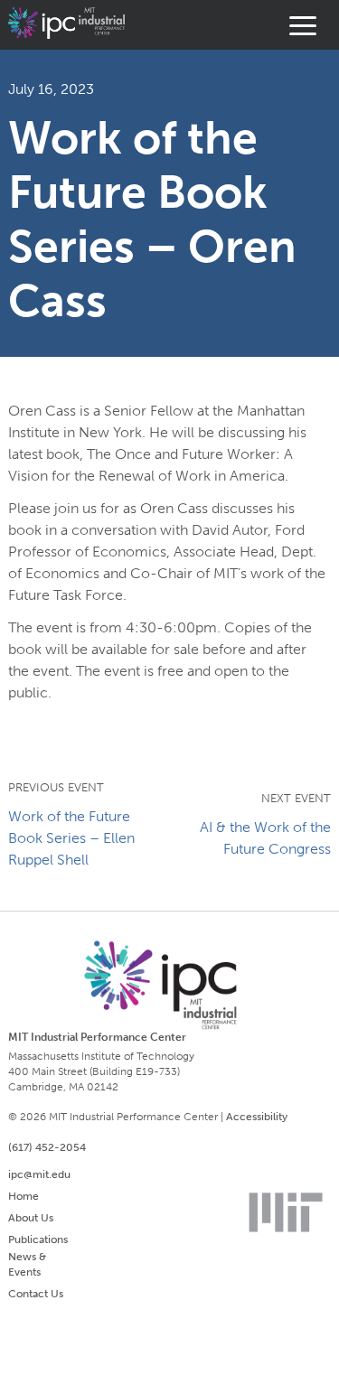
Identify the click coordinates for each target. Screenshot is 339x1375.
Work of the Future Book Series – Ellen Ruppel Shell (71, 838)
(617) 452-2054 (47, 1147)
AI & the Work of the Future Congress (265, 837)
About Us (30, 1217)
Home (23, 1196)
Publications (38, 1239)
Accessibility (256, 1116)
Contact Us (35, 1293)
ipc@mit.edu (39, 1174)
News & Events (27, 1264)
